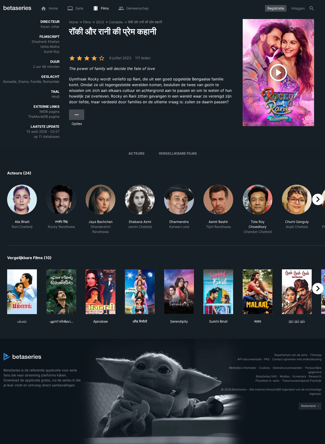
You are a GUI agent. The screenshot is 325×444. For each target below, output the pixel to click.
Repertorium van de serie (290, 355)
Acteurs (136, 153)
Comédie (116, 22)
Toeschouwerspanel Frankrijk (301, 380)
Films (87, 22)
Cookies (264, 368)
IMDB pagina (49, 111)
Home (73, 22)
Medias (285, 376)
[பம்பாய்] (22, 291)
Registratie (275, 8)
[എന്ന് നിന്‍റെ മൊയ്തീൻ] (61, 291)
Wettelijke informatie (242, 368)
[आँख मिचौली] (140, 291)
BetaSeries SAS (266, 376)
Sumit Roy (51, 51)
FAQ (266, 359)
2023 (100, 22)
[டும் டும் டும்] (297, 291)
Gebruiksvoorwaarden (287, 368)
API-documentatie (249, 359)
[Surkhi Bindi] (218, 291)
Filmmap (315, 355)
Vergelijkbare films (178, 153)
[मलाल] (257, 291)
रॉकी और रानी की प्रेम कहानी (145, 22)
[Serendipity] (179, 291)
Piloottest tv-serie (267, 380)
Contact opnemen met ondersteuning (296, 359)
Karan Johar (50, 27)
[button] (22, 209)
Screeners (299, 376)
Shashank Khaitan (45, 41)
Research (315, 376)
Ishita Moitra (49, 46)
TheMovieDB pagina (43, 116)
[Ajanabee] (100, 291)
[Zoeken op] (311, 8)
